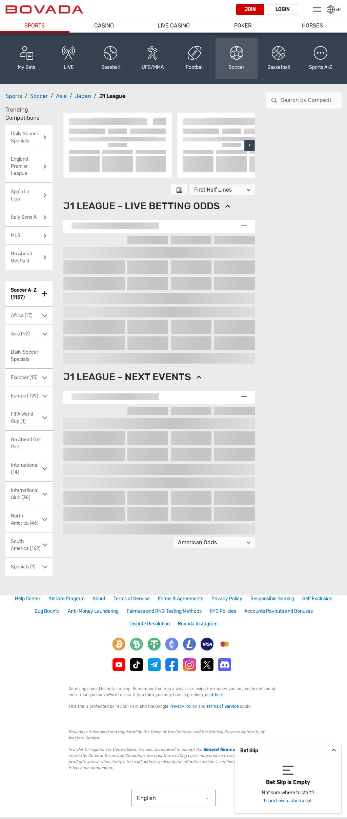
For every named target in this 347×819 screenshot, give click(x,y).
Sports (34, 25)
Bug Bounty (47, 611)
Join (250, 9)
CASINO (104, 25)
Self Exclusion (317, 599)
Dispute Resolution (149, 624)
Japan (83, 96)
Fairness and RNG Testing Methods (164, 611)
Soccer (39, 96)
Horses (312, 25)
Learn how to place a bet (288, 800)
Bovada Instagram (198, 624)
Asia (61, 96)
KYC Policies (223, 611)
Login (282, 9)
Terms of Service (132, 599)
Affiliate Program (66, 599)
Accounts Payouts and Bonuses (278, 611)
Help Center (27, 599)
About (99, 599)
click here (214, 695)
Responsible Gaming (272, 599)
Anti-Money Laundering (93, 611)
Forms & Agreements (180, 599)
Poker (242, 25)
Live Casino (174, 25)
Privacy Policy (226, 599)
